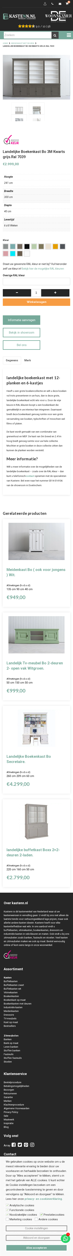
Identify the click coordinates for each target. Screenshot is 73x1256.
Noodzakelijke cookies (23, 1214)
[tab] (12, 360)
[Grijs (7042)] (5, 246)
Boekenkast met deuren (22, 43)
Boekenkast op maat (15, 1000)
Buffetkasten (11, 981)
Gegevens (12, 360)
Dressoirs (9, 1014)
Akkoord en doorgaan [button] (36, 1237)
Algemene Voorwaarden (16, 1108)
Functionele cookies (22, 1210)
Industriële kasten (13, 1007)
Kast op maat (11, 1022)
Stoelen (8, 1061)
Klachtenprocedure (14, 1104)
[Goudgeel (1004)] (55, 246)
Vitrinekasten (11, 992)
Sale (6, 1115)
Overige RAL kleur (14, 275)
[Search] (55, 35)
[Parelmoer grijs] (19, 253)
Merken (8, 1101)
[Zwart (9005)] (27, 246)
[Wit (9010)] (27, 253)
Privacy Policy (11, 1112)
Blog (6, 1127)
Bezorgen (9, 1089)
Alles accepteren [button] (36, 1247)
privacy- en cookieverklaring (43, 1199)
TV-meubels (10, 1018)
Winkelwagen (36, 302)
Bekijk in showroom (21, 332)
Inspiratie (8, 1123)
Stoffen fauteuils (13, 1058)
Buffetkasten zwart (14, 985)
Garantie (8, 1097)
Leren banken (11, 1046)
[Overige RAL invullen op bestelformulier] (12, 253)
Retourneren (10, 1093)
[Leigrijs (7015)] (62, 246)
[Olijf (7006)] (19, 246)
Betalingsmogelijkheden (16, 1086)
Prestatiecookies (54, 1214)
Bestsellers (10, 1026)
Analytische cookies (22, 1205)
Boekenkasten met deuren (17, 1003)
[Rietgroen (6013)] (41, 246)
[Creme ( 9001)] (48, 246)
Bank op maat (11, 1043)
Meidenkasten (11, 1011)
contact (30, 476)
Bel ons (22, 345)
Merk (27, 360)
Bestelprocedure (12, 1082)
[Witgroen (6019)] (34, 246)
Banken (8, 1039)
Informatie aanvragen (21, 320)
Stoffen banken (12, 1050)
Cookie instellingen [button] (36, 1228)
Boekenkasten (11, 996)
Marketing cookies (21, 1219)
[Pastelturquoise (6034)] (12, 246)
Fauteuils (8, 1054)
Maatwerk (9, 1119)
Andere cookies (48, 1219)
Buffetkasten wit (12, 988)
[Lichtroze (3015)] (5, 253)
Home (5, 43)
